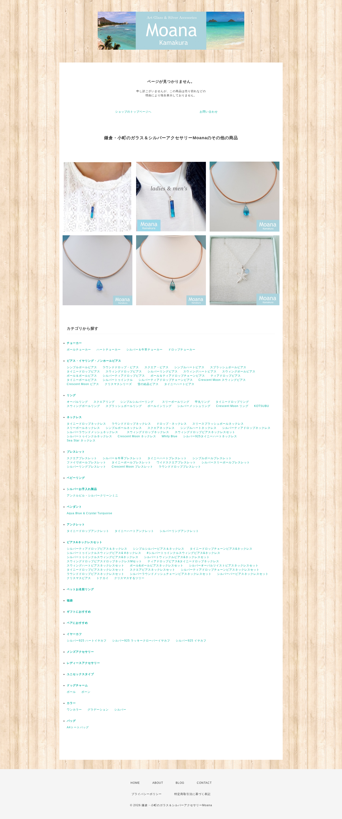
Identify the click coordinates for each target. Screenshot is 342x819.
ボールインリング (160, 406)
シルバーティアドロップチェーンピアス (165, 380)
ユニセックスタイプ (80, 674)
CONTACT (204, 782)
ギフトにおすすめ (79, 611)
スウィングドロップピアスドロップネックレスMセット (104, 561)
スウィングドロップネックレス (148, 432)
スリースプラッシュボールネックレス (218, 423)
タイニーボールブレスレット (131, 462)
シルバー (120, 709)
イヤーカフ (74, 634)
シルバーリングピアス (163, 371)
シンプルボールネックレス (124, 428)
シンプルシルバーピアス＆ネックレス (158, 548)
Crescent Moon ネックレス (137, 436)
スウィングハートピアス (200, 371)
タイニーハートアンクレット (134, 531)
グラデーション (98, 709)
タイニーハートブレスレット (167, 458)
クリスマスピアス (79, 578)
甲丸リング (202, 401)
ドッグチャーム (77, 685)
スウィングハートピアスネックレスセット (95, 565)
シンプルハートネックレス (198, 428)
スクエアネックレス (161, 428)
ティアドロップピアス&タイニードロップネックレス (183, 561)
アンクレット (76, 524)
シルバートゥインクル (118, 380)
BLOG (180, 782)
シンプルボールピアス (82, 367)
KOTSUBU (261, 406)
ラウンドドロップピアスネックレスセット (95, 574)
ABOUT (157, 782)
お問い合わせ (209, 111)
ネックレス (74, 417)
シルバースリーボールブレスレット (225, 462)
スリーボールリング (175, 401)
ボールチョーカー (79, 349)
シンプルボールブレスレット (213, 458)
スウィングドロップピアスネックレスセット (205, 432)
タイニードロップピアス (83, 371)
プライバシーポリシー (146, 794)
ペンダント (74, 506)
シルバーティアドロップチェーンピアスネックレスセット (220, 569)
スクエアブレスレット (82, 458)
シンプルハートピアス (189, 367)
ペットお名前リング (80, 589)
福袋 (70, 600)
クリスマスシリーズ (118, 384)
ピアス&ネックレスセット (84, 542)
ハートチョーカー (109, 349)
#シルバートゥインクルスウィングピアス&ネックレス (183, 553)
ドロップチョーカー (181, 349)
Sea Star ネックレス (81, 440)
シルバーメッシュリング (194, 406)
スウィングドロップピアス (124, 371)
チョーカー (74, 343)
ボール (71, 692)
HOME (135, 782)
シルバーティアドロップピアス (124, 375)
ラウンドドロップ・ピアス (121, 367)
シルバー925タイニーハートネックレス (210, 436)
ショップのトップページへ (133, 111)
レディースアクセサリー (83, 663)
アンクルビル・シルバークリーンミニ (92, 495)
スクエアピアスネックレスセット (152, 569)
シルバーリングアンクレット (179, 531)
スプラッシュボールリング (124, 406)
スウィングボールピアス (238, 371)
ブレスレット (76, 451)
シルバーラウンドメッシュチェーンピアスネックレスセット (170, 574)
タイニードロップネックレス (86, 423)
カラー (71, 703)
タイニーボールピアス (82, 380)
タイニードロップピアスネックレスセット (95, 569)
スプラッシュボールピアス (228, 367)
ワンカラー (74, 709)
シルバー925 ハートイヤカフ (87, 640)
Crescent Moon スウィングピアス (223, 380)
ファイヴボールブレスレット (86, 462)
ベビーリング (76, 477)
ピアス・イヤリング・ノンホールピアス (94, 360)
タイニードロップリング (232, 401)
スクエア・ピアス (156, 367)
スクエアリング (104, 401)
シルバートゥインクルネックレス (89, 436)
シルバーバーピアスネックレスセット (242, 574)
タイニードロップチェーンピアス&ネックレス (221, 548)
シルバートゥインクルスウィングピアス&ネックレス (102, 557)
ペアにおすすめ (77, 623)
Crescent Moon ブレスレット (132, 466)
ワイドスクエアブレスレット (176, 462)
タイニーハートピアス (179, 384)
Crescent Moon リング (232, 406)
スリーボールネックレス (83, 428)
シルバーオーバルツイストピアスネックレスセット (223, 565)
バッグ (71, 720)
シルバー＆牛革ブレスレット (122, 458)
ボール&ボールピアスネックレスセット (156, 565)
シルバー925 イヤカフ (191, 640)
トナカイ (103, 578)
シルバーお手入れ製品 (82, 489)
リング (71, 395)
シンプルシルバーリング (138, 401)
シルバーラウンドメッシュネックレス (94, 432)
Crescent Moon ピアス (83, 384)
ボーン (86, 692)
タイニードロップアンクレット (88, 531)
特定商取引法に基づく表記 (192, 794)
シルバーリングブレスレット (86, 466)
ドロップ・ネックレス (172, 423)
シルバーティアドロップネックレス (246, 428)
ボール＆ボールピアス (82, 375)
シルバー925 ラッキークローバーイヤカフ (141, 640)
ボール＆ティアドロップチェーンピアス (178, 375)
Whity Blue (170, 436)
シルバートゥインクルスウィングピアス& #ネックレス (104, 553)
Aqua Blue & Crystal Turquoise (89, 513)
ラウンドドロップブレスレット (180, 466)
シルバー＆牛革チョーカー (144, 349)
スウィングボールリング (83, 406)
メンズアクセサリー (80, 651)
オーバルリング (77, 401)
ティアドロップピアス (226, 375)
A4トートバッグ (78, 727)
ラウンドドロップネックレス (131, 423)
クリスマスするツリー (129, 578)
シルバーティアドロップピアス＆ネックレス (97, 548)
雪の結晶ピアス (148, 384)
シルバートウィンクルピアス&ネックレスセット (177, 557)
